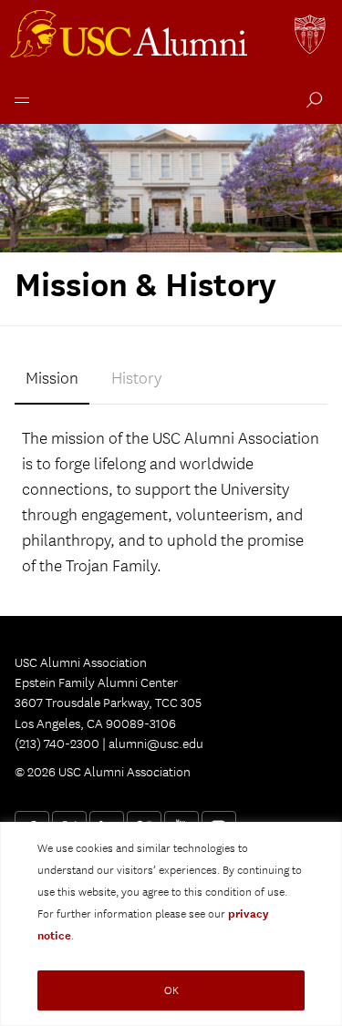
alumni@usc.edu (156, 743)
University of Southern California (311, 36)
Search (310, 102)
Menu (18, 98)
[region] (171, 924)
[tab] (52, 380)
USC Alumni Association (131, 36)
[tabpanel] (171, 503)
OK (171, 990)
